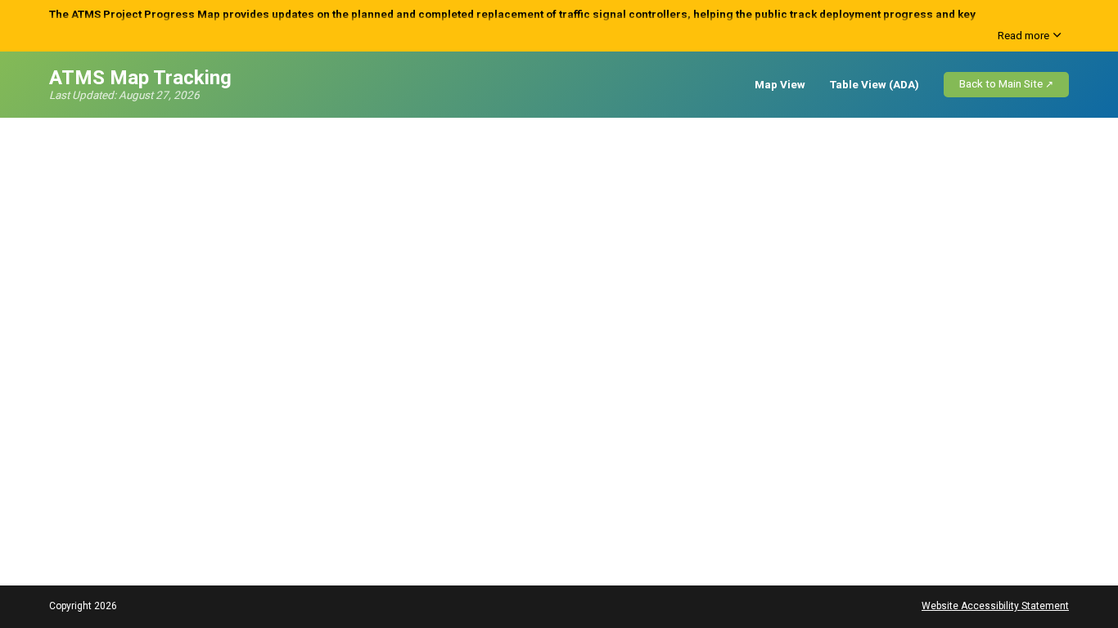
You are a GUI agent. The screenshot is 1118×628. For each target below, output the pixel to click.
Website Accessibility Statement (995, 606)
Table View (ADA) (874, 84)
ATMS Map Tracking (140, 78)
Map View (780, 84)
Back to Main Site (1001, 83)
